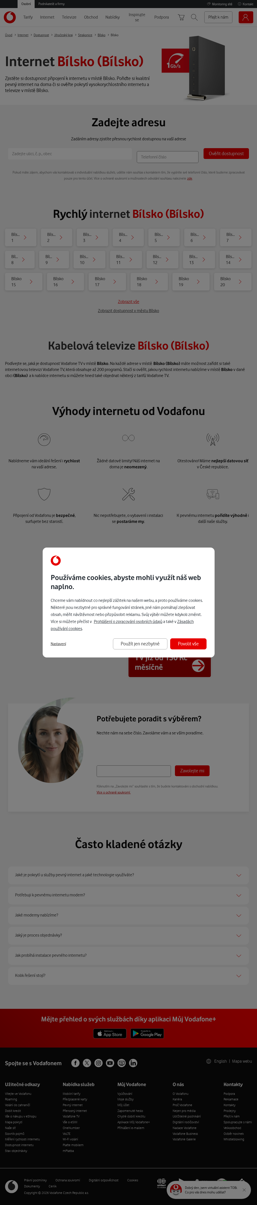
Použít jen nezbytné (140, 644)
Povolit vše (188, 644)
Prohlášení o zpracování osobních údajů (128, 621)
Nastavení (58, 644)
